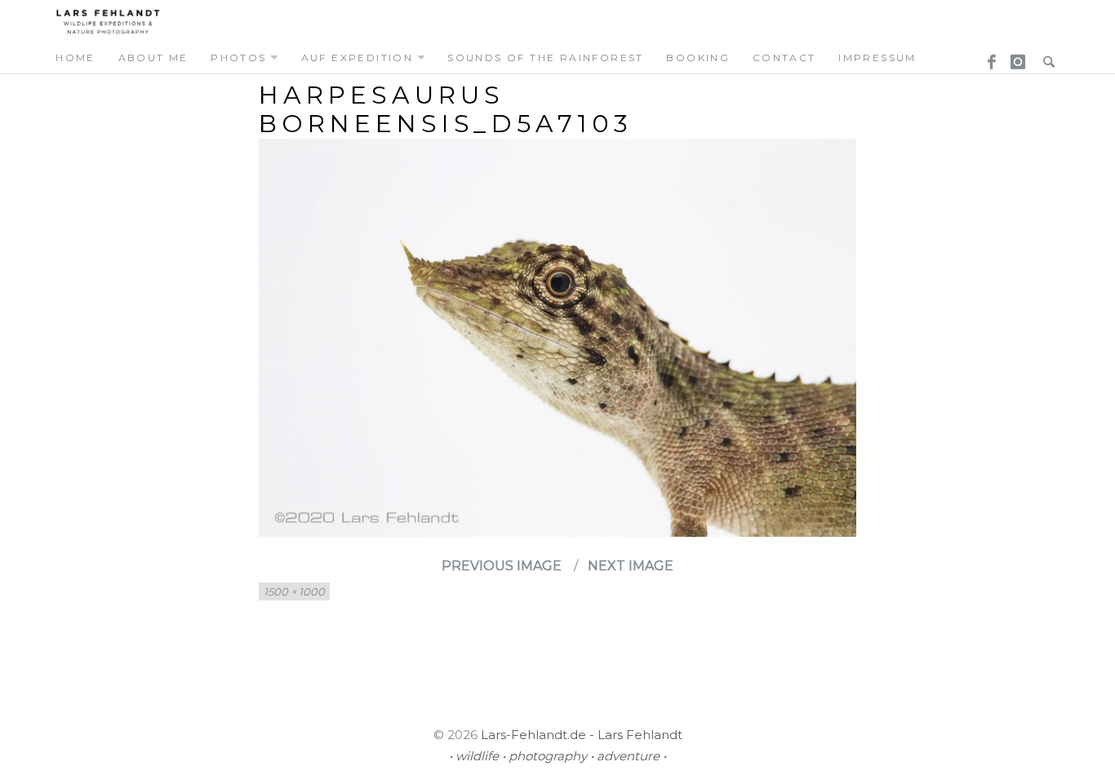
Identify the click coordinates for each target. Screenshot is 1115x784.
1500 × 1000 (294, 591)
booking (698, 57)
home (76, 57)
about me (153, 57)
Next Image (630, 566)
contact (784, 57)
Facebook (986, 57)
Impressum (877, 57)
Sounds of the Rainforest (545, 57)
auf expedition (357, 57)
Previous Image (502, 566)
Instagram (1015, 57)
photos (238, 57)
